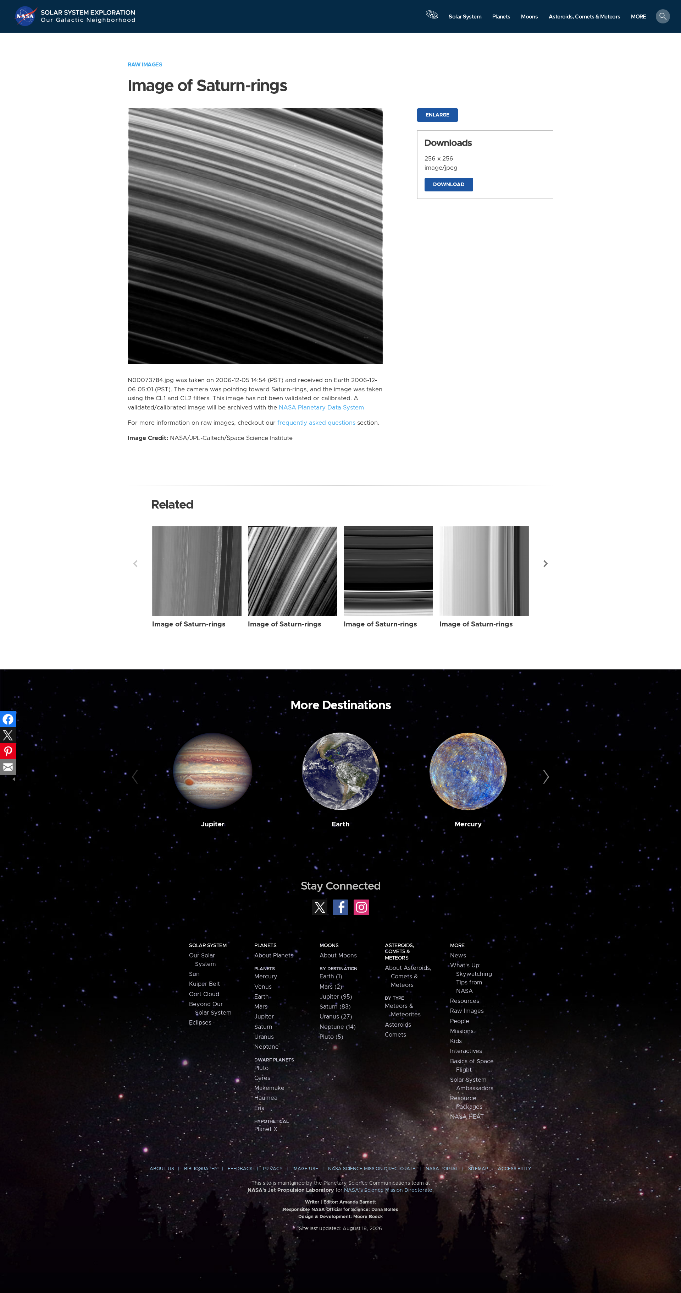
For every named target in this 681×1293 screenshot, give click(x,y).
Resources (464, 1001)
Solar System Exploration (88, 10)
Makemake (269, 1088)
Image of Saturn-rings (189, 624)
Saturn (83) (335, 1007)
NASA (26, 16)
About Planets (273, 955)
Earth (341, 824)
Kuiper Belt (204, 984)
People (459, 1021)
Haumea (265, 1098)
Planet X (265, 1129)
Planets (265, 945)
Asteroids (398, 1025)
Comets (395, 1035)
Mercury (468, 824)
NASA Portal (442, 1169)
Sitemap (478, 1169)
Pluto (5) (331, 1037)
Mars (260, 1007)
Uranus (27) (336, 1017)
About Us (162, 1169)
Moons (329, 945)
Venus (263, 987)
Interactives (466, 1051)
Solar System (207, 945)
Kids (456, 1041)
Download (449, 184)
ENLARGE (437, 115)
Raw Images (145, 64)
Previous (135, 563)
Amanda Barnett (357, 1202)
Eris (259, 1108)
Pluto (261, 1068)
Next (546, 563)
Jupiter (213, 824)
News (458, 955)
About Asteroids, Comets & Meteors (408, 976)
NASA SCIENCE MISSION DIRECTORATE (371, 1169)
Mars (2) (331, 987)
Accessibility (514, 1169)
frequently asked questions (316, 423)
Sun (194, 974)
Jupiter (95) (336, 997)
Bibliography (201, 1169)
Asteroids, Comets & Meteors (399, 952)
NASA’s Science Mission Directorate (388, 1190)
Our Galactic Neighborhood (88, 21)
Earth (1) (331, 976)
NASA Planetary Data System (321, 407)
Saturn (263, 1027)
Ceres (262, 1078)
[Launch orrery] (432, 18)
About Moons (338, 955)
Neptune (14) (338, 1027)
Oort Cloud (204, 994)
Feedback (240, 1169)
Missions (462, 1031)
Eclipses (200, 1023)
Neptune (266, 1047)
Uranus (264, 1037)
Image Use (305, 1169)
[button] (639, 16)
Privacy (273, 1169)
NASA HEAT (467, 1117)
